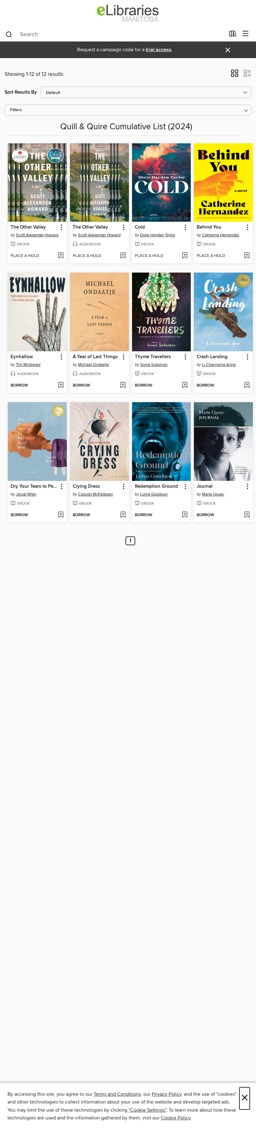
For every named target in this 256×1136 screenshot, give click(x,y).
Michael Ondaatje (93, 364)
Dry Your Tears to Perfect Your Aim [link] (34, 486)
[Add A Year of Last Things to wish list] (123, 386)
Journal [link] (205, 486)
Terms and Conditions (117, 1094)
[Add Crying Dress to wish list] (123, 515)
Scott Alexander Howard (37, 235)
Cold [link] (140, 227)
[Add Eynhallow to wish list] (61, 386)
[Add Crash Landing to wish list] (247, 386)
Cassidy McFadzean (95, 494)
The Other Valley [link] (28, 227)
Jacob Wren (26, 494)
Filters (16, 110)
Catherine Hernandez (220, 235)
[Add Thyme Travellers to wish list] (185, 386)
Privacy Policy (166, 1094)
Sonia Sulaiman (154, 364)
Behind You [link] (209, 227)
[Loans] (233, 34)
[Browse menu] (245, 34)
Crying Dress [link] (86, 486)
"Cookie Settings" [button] (147, 1110)
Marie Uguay (213, 494)
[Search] (9, 34)
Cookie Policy (175, 1118)
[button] (235, 75)
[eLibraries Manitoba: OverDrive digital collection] (128, 13)
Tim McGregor (28, 364)
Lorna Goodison (154, 494)
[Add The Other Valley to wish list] (61, 256)
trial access (158, 50)
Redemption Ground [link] (156, 486)
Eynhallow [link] (22, 357)
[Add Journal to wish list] (247, 515)
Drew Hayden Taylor (157, 235)
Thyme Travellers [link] (153, 357)
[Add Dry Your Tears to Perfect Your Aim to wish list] (61, 515)
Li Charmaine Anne (219, 364)
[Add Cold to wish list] (185, 256)
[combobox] (115, 34)
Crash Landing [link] (212, 357)
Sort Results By (21, 92)
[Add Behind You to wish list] (247, 256)
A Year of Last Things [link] (95, 357)
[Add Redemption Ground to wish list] (185, 515)
